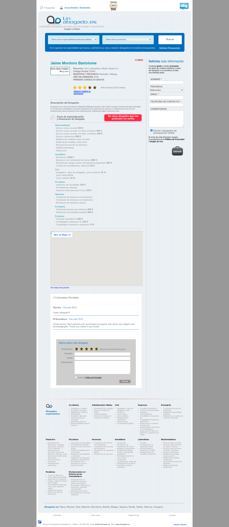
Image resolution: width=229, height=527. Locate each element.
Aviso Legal (95, 515)
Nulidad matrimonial (170, 465)
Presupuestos (49, 8)
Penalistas (50, 472)
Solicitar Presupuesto (169, 48)
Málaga (114, 507)
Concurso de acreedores (149, 410)
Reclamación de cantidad (103, 408)
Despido (143, 443)
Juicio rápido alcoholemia (57, 477)
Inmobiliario (120, 439)
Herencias (96, 439)
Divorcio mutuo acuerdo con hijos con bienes (172, 449)
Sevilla (132, 507)
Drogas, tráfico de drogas (57, 481)
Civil (117, 405)
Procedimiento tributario (80, 445)
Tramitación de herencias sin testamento (103, 447)
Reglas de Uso (134, 515)
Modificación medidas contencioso (171, 459)
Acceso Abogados (71, 7)
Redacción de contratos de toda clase (149, 424)
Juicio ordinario (122, 416)
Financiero (50, 439)
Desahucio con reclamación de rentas (125, 445)
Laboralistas (143, 439)
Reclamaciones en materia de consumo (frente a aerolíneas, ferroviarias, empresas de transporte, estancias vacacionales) (80, 484)
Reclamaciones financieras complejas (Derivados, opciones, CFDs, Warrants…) (56, 445)
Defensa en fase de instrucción (55, 493)
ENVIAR (177, 151)
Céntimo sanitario (100, 414)
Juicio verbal (121, 414)
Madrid (106, 507)
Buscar (170, 39)
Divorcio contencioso (171, 452)
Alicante (70, 507)
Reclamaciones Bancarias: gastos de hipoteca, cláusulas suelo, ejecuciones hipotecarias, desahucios (57, 454)
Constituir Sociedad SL (148, 408)
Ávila (78, 507)
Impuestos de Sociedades (81, 443)
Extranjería (166, 405)
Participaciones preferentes (123, 419)
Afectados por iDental (79, 491)
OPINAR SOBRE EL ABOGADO (82, 92)
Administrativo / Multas (102, 405)
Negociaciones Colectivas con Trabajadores (150, 428)
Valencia (148, 507)
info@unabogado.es (102, 524)
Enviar (125, 381)
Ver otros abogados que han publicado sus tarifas (123, 117)
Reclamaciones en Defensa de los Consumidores (77, 474)
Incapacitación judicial (125, 423)
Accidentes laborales (79, 416)
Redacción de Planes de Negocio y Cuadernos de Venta (149, 433)
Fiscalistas (74, 439)
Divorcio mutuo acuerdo (172, 443)
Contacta (172, 515)
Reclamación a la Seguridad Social (146, 445)
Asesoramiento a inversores (54, 460)
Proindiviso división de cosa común (125, 457)
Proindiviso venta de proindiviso (124, 466)
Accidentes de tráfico (79, 410)
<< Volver (139, 60)
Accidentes (74, 405)
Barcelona (96, 507)
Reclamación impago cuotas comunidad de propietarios (125, 452)
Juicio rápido (52, 483)
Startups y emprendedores (146, 413)
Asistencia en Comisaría (57, 479)
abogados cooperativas (126, 448)
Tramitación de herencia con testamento (103, 444)
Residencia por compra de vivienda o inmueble (173, 417)
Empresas (142, 405)
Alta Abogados (85, 7)
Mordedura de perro (78, 421)
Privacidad (57, 515)
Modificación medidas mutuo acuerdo (171, 455)
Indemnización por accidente (78, 419)
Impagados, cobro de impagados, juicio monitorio (125, 410)
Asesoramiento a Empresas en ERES (147, 449)
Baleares (85, 507)
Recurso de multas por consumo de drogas (102, 417)
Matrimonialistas (168, 439)
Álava (62, 507)
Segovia (123, 507)
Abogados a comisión (79, 408)
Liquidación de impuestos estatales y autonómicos (80, 459)
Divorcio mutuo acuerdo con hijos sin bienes (172, 445)
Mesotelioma (75, 414)
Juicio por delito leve (55, 475)
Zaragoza (158, 507)
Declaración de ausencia (103, 454)
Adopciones (167, 467)
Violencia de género (55, 490)
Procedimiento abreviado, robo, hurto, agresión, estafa (57, 486)
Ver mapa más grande (59, 288)
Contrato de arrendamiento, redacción (126, 460)
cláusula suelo (122, 421)
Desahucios (121, 443)
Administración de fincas (126, 463)
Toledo (139, 507)
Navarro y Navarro (180, 524)
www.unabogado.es (122, 524)
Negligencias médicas (79, 412)
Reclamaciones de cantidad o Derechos (148, 453)
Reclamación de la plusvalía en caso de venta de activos (78, 463)
